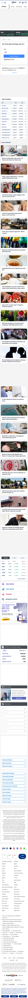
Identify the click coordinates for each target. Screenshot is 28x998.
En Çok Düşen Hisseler (7, 947)
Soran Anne (16, 891)
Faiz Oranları (19, 953)
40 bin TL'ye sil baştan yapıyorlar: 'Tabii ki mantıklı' (13, 232)
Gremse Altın (4, 121)
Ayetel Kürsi (17, 908)
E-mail (15, 877)
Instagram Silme (18, 903)
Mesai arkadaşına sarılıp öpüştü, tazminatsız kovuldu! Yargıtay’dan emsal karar (14, 360)
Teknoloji (16, 861)
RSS (17, 960)
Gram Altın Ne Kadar (8, 776)
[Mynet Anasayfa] (14, 2)
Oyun (15, 887)
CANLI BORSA (10, 589)
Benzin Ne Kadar (7, 763)
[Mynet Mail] (25, 2)
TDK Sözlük (16, 905)
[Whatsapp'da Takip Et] (24, 848)
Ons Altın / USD (5, 108)
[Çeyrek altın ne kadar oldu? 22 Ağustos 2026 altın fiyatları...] (14, 297)
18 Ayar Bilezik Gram (6, 132)
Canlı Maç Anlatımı (18, 873)
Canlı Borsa (4, 889)
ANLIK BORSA (10, 584)
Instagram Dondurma (19, 901)
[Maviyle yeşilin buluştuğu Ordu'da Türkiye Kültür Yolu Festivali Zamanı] (14, 410)
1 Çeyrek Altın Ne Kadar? (8, 938)
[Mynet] (5, 984)
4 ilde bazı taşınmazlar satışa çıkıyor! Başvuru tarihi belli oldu (12, 214)
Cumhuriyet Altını (5, 119)
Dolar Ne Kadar (7, 789)
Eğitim (3, 877)
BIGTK (3, 569)
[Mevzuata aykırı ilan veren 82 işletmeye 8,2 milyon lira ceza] (14, 465)
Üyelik (14, 958)
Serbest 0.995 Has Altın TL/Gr (6, 137)
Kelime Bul (16, 889)
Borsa (12, 6)
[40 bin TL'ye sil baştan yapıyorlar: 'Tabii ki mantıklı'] (14, 224)
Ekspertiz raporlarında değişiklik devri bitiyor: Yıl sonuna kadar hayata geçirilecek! (14, 455)
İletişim (5, 958)
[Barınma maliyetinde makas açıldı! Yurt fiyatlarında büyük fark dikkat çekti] (14, 150)
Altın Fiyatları (5, 898)
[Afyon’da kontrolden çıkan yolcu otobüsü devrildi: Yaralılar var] (14, 483)
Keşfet (3, 910)
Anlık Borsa (19, 6)
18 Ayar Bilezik (5, 936)
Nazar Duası (17, 910)
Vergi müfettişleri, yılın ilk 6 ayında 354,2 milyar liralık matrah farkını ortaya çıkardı (13, 287)
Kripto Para (4, 896)
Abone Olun (19, 698)
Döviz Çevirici (7, 704)
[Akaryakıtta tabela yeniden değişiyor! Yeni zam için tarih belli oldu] (14, 187)
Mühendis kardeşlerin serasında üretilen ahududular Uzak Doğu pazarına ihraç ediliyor (13, 324)
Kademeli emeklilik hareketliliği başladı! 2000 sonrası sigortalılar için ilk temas (13, 528)
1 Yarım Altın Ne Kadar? (8, 940)
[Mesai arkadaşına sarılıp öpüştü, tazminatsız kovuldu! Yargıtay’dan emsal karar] (14, 352)
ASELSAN (4, 658)
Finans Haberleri (6, 930)
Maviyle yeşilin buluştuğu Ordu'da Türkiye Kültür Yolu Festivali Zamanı (13, 418)
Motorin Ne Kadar (7, 766)
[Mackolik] (9, 980)
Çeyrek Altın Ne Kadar (8, 773)
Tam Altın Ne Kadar (8, 779)
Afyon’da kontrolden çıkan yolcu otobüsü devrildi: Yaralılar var (13, 491)
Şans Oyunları (17, 880)
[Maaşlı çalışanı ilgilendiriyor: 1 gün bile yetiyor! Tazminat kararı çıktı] (14, 169)
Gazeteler (16, 875)
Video (3, 882)
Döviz (25, 6)
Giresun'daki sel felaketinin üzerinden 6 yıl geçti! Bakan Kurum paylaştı (13, 342)
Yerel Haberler (5, 884)
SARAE (3, 575)
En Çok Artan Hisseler (7, 949)
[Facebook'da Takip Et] (7, 848)
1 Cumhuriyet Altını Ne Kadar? (9, 942)
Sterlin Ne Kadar (7, 795)
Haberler (4, 863)
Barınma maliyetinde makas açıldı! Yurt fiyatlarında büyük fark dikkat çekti (12, 159)
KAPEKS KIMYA (5, 653)
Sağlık (15, 863)
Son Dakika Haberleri (7, 861)
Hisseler (4, 894)
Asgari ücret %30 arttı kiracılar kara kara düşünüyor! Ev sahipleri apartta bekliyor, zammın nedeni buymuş (12, 921)
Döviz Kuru (5, 953)
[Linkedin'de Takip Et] (17, 848)
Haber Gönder (23, 856)
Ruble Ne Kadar (7, 802)
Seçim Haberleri (17, 870)
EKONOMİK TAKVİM (11, 599)
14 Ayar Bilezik (13, 934)
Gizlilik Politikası (20, 958)
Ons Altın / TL (4, 111)
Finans (3, 866)
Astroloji (16, 866)
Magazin (4, 873)
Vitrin (15, 868)
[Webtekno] (21, 984)
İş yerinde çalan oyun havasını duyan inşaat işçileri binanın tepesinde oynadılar (14, 510)
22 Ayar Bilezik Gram (6, 135)
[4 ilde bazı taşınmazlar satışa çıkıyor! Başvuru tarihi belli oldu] (14, 205)
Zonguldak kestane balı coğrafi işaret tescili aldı (14, 269)
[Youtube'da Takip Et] (21, 848)
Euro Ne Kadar (6, 792)
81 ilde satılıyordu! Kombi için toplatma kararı (13, 400)
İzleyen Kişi (21, 650)
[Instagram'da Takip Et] (14, 848)
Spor (3, 880)
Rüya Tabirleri (5, 905)
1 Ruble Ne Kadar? (6, 945)
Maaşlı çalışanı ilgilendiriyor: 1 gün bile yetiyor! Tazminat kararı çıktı (12, 177)
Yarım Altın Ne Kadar (8, 783)
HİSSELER (9, 594)
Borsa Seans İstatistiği (7, 887)
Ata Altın (3, 124)
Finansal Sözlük (5, 891)
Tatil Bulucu (17, 894)
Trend (3, 875)
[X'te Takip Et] (11, 848)
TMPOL (3, 572)
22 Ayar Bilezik (15, 936)
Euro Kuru (4, 903)
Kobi (15, 882)
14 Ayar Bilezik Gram (6, 129)
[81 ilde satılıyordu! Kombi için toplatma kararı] (14, 391)
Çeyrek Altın (4, 113)
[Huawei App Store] (15, 856)
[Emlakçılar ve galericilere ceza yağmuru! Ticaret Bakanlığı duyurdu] (14, 428)
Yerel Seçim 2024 (17, 930)
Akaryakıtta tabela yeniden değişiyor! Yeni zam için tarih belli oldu (13, 195)
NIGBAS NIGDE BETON (6, 656)
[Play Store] (4, 856)
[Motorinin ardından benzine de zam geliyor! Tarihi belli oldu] (14, 242)
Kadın (3, 870)
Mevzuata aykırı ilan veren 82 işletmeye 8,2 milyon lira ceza (14, 473)
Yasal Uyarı (12, 960)
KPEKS (3, 563)
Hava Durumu (5, 908)
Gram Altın (4, 105)
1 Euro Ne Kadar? (17, 944)
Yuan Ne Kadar (6, 799)
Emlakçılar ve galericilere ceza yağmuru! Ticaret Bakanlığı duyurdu (13, 436)
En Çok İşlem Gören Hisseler (9, 951)
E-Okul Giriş (17, 898)
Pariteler (12, 953)
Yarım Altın (4, 116)
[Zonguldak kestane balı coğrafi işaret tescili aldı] (14, 260)
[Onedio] (12, 984)
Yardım (9, 958)
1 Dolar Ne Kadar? (6, 944)
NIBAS (3, 566)
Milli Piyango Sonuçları (19, 896)
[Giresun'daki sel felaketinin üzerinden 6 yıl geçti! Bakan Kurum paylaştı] (14, 334)
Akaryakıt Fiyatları (7, 760)
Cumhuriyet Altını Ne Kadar (10, 786)
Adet (5, 49)
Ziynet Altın (4, 127)
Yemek (3, 868)
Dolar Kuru (4, 901)
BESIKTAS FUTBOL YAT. (6, 661)
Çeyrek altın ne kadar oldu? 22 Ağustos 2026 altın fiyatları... (12, 305)
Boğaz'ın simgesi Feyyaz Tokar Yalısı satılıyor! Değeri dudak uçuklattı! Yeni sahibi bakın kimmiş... (13, 927)
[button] (4, 2)
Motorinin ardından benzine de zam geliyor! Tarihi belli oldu (14, 250)
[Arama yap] (20, 2)
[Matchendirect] (18, 980)
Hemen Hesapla (14, 56)
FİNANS (4, 6)
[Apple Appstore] (9, 856)
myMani (16, 884)
